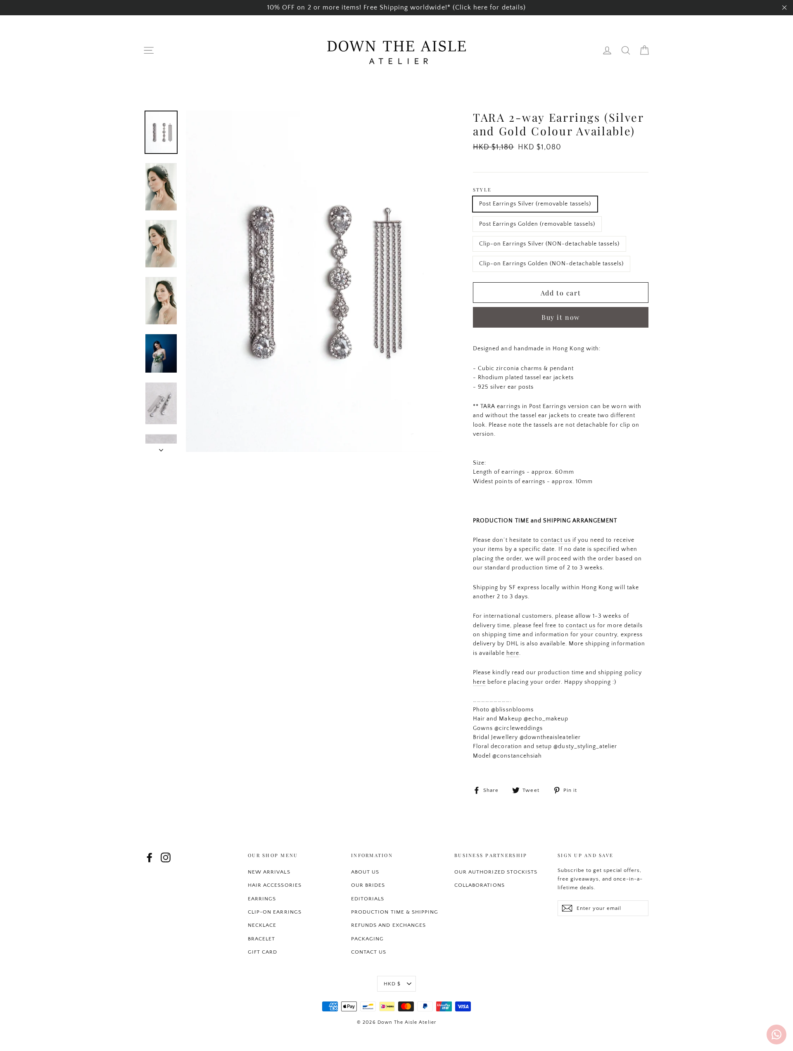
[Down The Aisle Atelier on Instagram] (166, 857)
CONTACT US (369, 952)
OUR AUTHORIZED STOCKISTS (495, 872)
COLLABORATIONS (479, 885)
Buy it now (560, 317)
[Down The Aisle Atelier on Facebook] (149, 857)
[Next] (161, 448)
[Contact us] (776, 1034)
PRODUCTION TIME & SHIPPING (394, 912)
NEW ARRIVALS (269, 872)
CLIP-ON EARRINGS (275, 912)
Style (482, 189)
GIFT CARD (262, 952)
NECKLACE (262, 925)
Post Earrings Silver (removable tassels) (535, 204)
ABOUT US (365, 872)
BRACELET (261, 939)
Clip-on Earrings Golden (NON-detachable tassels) (551, 263)
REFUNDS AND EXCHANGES (388, 925)
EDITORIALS (368, 899)
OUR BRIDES (368, 885)
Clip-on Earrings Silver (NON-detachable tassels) (549, 244)
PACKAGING (367, 939)
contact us (556, 540)
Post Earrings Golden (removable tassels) (537, 224)
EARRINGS (262, 899)
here (512, 653)
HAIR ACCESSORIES (275, 885)
